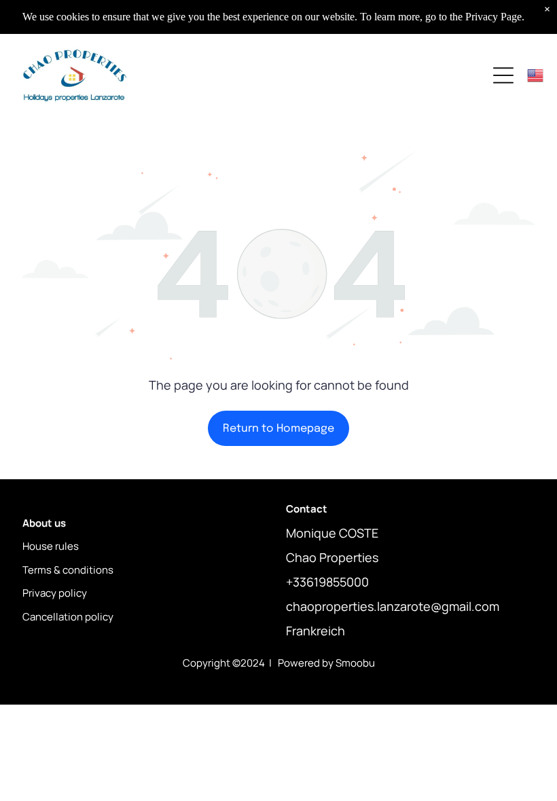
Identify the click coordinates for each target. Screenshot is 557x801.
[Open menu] (503, 75)
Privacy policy (54, 593)
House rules (50, 546)
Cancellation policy (67, 617)
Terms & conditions (67, 570)
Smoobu (355, 663)
